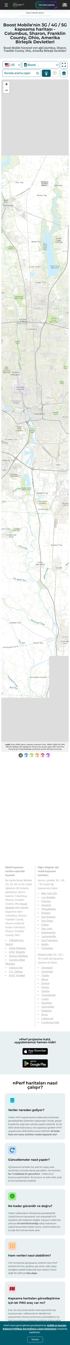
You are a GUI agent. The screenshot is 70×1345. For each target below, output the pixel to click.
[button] (6, 84)
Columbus (47, 948)
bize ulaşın (32, 1273)
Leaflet (7, 744)
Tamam (35, 1339)
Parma (45, 987)
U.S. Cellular (16, 971)
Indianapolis (48, 932)
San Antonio (48, 916)
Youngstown (48, 995)
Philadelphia (48, 909)
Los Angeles (48, 897)
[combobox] (11, 64)
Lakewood (47, 1018)
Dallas (45, 924)
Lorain (45, 999)
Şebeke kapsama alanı (46, 73)
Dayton (45, 983)
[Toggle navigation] (6, 5)
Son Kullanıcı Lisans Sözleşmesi (40, 1329)
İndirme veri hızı (54, 73)
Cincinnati (47, 971)
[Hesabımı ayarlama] (64, 5)
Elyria (44, 1014)
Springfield (47, 1006)
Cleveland (47, 967)
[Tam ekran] (64, 65)
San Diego (47, 920)
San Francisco (49, 940)
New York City (49, 893)
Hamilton (46, 1002)
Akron (44, 979)
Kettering (46, 1010)
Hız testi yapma (46, 5)
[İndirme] (35, 1051)
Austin (45, 944)
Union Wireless (17, 948)
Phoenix (46, 913)
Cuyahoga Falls (50, 1022)
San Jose (46, 928)
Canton (45, 991)
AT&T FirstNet (17, 975)
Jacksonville (48, 936)
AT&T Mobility (17, 952)
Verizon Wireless (18, 956)
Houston (46, 905)
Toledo (45, 975)
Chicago (46, 901)
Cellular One (16, 967)
